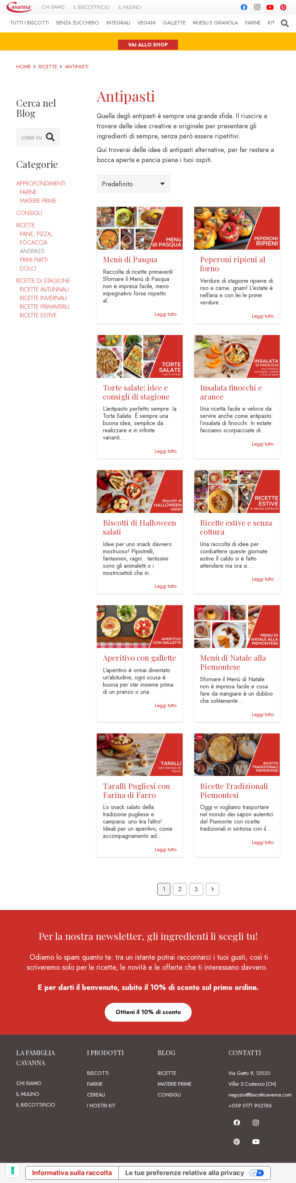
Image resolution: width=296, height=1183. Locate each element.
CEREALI (96, 1094)
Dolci (28, 268)
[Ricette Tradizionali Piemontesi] (237, 738)
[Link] (19, 7)
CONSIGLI (169, 1094)
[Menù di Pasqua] (140, 211)
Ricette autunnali (44, 289)
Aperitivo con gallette (139, 657)
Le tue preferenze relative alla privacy (184, 1173)
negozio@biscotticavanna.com (260, 1094)
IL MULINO (27, 1094)
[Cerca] (284, 23)
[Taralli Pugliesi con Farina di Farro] (140, 738)
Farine (28, 192)
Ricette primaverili (44, 307)
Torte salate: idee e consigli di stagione (136, 391)
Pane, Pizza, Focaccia (36, 238)
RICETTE (167, 1073)
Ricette (25, 225)
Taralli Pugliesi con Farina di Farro (136, 790)
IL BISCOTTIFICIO (35, 1104)
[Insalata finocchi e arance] (237, 340)
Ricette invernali (43, 298)
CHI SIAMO (29, 1083)
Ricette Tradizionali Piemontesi (234, 790)
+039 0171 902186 (250, 1105)
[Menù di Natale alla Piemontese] (237, 610)
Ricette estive (38, 315)
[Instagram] (257, 7)
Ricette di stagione (43, 281)
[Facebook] (244, 7)
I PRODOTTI (105, 1052)
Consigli (29, 213)
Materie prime (38, 201)
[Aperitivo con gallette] (140, 610)
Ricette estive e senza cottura (236, 526)
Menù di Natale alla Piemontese (233, 661)
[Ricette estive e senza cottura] (237, 475)
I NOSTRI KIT (101, 1105)
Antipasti (32, 251)
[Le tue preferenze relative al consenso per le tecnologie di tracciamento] (12, 1170)
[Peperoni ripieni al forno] (237, 211)
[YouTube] (270, 7)
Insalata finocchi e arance (231, 391)
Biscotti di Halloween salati (139, 526)
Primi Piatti (34, 260)
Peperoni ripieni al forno (232, 263)
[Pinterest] (283, 7)
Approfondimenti (40, 183)
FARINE (95, 1084)
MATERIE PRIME (174, 1084)
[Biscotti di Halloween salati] (140, 475)
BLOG (166, 1052)
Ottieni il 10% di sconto (148, 1012)
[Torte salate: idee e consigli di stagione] (140, 340)
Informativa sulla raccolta (72, 1173)
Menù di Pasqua (130, 259)
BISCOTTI (98, 1073)
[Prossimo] (212, 889)
